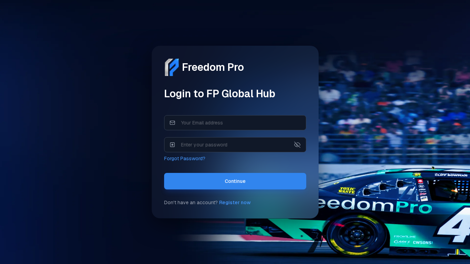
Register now (235, 202)
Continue (235, 181)
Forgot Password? (184, 158)
